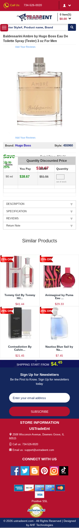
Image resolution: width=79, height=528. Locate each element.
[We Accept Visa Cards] (39, 494)
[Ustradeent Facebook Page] (15, 470)
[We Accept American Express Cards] (19, 487)
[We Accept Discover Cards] (29, 487)
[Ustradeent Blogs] (34, 470)
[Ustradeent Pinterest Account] (44, 470)
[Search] (72, 27)
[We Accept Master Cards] (60, 487)
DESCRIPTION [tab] (15, 203)
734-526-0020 (33, 5)
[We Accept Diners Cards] (39, 487)
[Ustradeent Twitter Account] (24, 470)
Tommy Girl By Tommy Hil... (19, 296)
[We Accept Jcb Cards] (50, 487)
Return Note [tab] (13, 225)
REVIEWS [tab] (12, 218)
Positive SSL (40, 501)
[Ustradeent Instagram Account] (54, 470)
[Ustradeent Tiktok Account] (63, 470)
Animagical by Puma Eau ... (59, 296)
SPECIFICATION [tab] (16, 211)
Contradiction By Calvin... (20, 348)
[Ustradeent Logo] (36, 17)
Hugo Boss (23, 145)
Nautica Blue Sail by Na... (59, 348)
